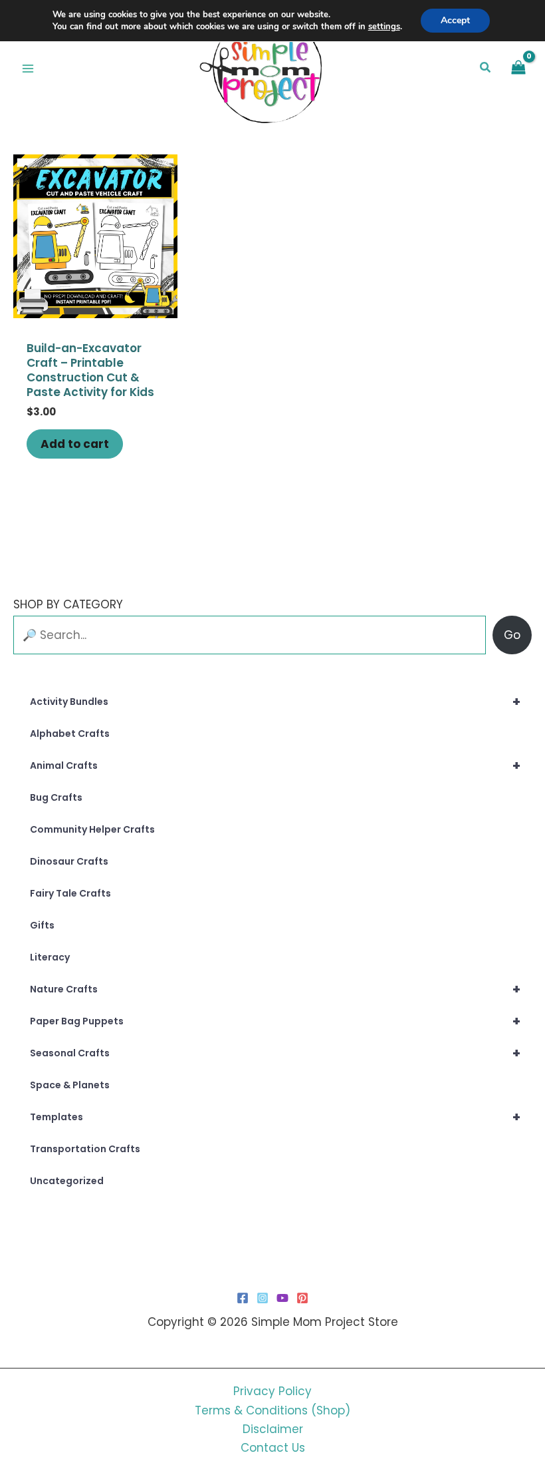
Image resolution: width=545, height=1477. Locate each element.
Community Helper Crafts (92, 829)
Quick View (95, 305)
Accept (455, 20)
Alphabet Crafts (70, 733)
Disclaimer (273, 1429)
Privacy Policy (272, 1391)
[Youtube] (282, 1298)
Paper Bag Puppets (275, 1021)
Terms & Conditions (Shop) (272, 1410)
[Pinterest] (302, 1298)
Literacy (50, 957)
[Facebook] (243, 1298)
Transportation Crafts (85, 1149)
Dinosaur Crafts (69, 861)
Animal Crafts (275, 765)
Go (512, 635)
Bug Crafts (56, 797)
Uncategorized (67, 1180)
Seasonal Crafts (275, 1053)
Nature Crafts (275, 989)
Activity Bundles (275, 701)
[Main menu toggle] (28, 68)
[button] (486, 69)
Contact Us (273, 1448)
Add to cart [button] (75, 444)
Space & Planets (70, 1085)
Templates (275, 1117)
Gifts (42, 925)
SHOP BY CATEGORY (68, 604)
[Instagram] (263, 1298)
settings (384, 27)
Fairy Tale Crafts (70, 893)
